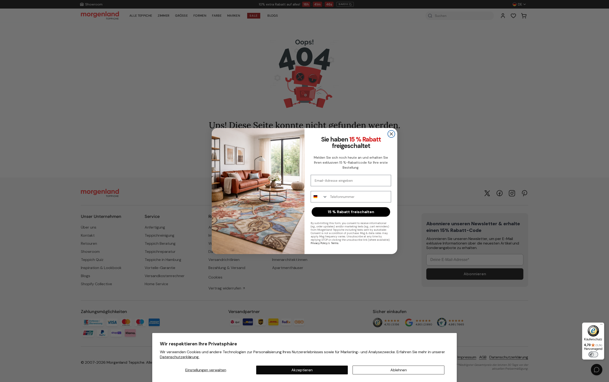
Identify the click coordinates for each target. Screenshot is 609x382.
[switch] (593, 354)
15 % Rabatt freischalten (351, 211)
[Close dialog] (391, 133)
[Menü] (601, 325)
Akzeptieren (302, 369)
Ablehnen (398, 369)
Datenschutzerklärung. (179, 356)
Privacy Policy (319, 243)
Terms (335, 243)
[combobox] (319, 196)
